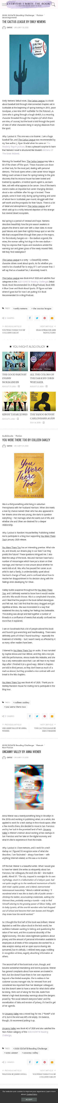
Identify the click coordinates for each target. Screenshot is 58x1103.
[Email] (52, 318)
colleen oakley (22, 702)
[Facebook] (30, 318)
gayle (9, 27)
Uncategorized (9, 17)
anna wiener (12, 1052)
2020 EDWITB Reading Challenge (33, 281)
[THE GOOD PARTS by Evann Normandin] (15, 361)
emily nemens (21, 308)
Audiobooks (36, 369)
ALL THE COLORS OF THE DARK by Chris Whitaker (42, 378)
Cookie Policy (32, 1094)
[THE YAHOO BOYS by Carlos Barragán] (43, 401)
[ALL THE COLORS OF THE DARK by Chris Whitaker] (43, 361)
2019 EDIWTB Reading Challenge (18, 745)
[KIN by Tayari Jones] (15, 401)
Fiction (40, 15)
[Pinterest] (45, 318)
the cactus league (42, 308)
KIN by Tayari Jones (15, 414)
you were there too (16, 706)
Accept (29, 1099)
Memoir (39, 745)
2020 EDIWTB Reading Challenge (18, 15)
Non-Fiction (7, 747)
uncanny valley (30, 1052)
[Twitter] (37, 318)
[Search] (53, 4)
